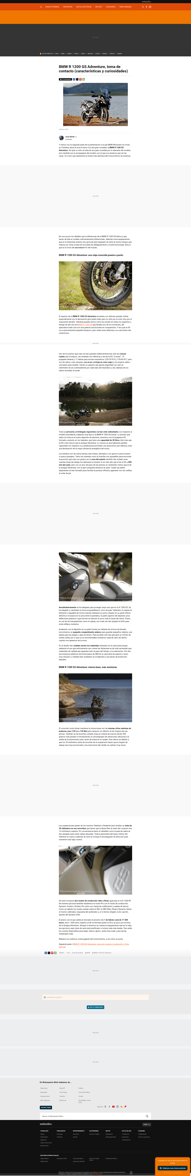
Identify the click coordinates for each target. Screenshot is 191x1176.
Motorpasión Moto (111, 1137)
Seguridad (43, 1092)
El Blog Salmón (142, 1134)
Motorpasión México (111, 1158)
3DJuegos (59, 1134)
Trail (68, 953)
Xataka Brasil (44, 1161)
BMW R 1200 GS (85, 325)
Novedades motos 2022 (85, 1101)
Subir (145, 1124)
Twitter (143, 7)
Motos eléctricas (83, 7)
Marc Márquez (125, 7)
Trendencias (125, 1134)
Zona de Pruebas (52, 7)
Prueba (98, 53)
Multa (62, 53)
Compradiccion (126, 1140)
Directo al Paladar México (94, 1159)
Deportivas (67, 7)
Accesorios (110, 7)
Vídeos (81, 1088)
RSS (121, 1106)
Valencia (112, 53)
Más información (97, 1174)
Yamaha (62, 1096)
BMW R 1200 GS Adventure (102, 953)
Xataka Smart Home (46, 1143)
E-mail (83, 79)
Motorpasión (109, 1134)
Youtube (113, 1106)
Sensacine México (78, 1158)
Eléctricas (62, 1100)
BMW (88, 953)
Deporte (119, 53)
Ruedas (104, 53)
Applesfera (43, 1140)
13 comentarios (66, 79)
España (69, 53)
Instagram (150, 7)
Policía (76, 53)
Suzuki (83, 53)
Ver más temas (46, 1107)
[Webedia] (146, 1)
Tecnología (63, 1092)
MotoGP (98, 7)
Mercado (90, 53)
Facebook (146, 7)
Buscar (147, 1116)
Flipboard (80, 79)
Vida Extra (59, 1137)
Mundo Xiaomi (44, 1145)
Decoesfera (125, 1137)
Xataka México (44, 1158)
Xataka (42, 1134)
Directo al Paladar (94, 1134)
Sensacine (76, 1134)
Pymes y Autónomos (144, 1137)
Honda (81, 1096)
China (56, 53)
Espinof (75, 1137)
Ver (96, 1007)
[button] (71, 137)
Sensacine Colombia (79, 1161)
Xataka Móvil (44, 1137)
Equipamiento (45, 1096)
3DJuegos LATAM (62, 1158)
